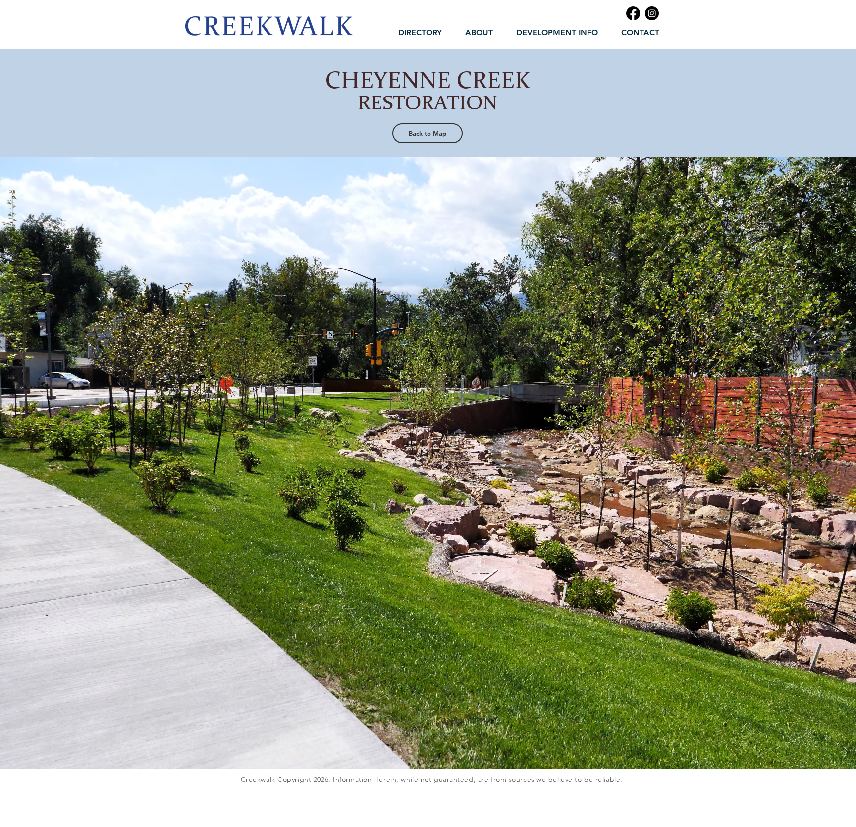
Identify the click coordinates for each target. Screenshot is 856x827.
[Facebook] (633, 13)
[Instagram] (652, 13)
